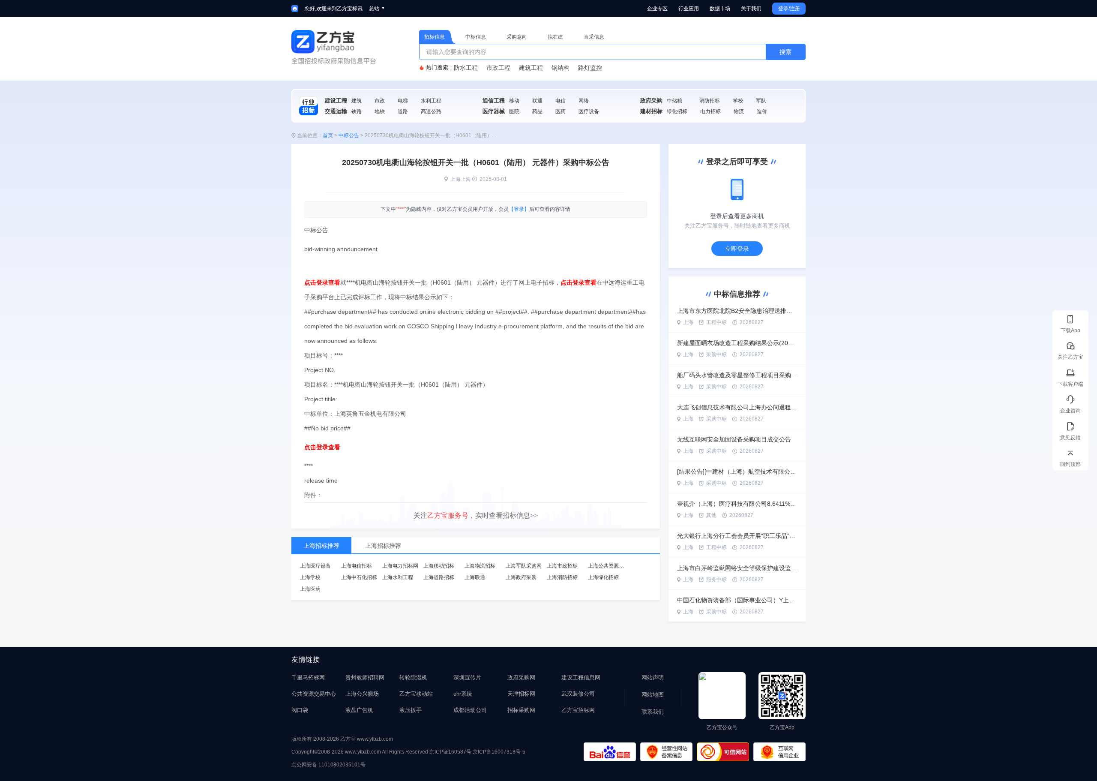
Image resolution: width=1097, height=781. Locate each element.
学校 (738, 101)
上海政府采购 (521, 577)
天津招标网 (521, 694)
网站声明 (652, 677)
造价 (762, 111)
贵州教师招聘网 (364, 677)
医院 (514, 111)
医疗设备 (588, 111)
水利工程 (431, 101)
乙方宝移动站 (416, 694)
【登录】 (519, 209)
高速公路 (431, 111)
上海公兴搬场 (362, 694)
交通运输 (336, 111)
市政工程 (498, 67)
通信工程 (494, 100)
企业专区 (657, 9)
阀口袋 (299, 710)
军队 (761, 101)
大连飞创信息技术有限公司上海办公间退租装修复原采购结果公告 (737, 407)
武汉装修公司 (578, 694)
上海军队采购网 (524, 566)
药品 (537, 111)
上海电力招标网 (400, 566)
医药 (560, 111)
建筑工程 (531, 67)
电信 (560, 101)
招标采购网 (521, 710)
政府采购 (651, 100)
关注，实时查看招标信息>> (476, 515)
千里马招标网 (308, 677)
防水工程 (466, 67)
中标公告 (349, 135)
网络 (583, 101)
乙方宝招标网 (578, 710)
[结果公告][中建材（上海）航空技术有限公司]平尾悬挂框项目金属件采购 (737, 471)
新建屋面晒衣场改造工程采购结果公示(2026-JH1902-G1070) (737, 342)
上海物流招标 (480, 566)
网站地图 (652, 694)
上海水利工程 (397, 577)
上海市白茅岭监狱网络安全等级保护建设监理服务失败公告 (737, 568)
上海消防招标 (562, 577)
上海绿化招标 (603, 577)
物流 (739, 111)
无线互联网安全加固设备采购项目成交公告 (734, 439)
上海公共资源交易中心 (613, 566)
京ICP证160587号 (450, 752)
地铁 (380, 111)
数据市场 (720, 9)
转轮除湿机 (413, 677)
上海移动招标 (438, 566)
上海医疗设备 (315, 566)
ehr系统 (462, 694)
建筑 (356, 101)
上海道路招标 (438, 577)
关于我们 (751, 9)
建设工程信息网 (580, 677)
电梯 (403, 101)
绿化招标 (677, 111)
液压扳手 (410, 710)
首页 (328, 135)
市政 (380, 101)
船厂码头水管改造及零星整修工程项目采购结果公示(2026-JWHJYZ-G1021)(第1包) (737, 375)
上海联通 (475, 577)
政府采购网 (521, 677)
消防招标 (709, 101)
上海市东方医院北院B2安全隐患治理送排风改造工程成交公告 (737, 310)
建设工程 (336, 100)
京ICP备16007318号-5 (499, 752)
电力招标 (710, 111)
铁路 (356, 111)
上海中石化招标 (359, 577)
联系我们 (652, 712)
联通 (537, 101)
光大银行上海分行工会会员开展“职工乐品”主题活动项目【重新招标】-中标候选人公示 (737, 535)
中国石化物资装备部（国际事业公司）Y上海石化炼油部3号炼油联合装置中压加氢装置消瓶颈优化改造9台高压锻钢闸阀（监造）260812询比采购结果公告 (737, 600)
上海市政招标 (562, 566)
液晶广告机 (359, 710)
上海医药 (310, 589)
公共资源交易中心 (313, 694)
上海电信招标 (356, 566)
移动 (514, 101)
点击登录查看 (322, 282)
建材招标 (651, 111)
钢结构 (560, 67)
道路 (403, 111)
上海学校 (310, 577)
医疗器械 (494, 111)
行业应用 (688, 9)
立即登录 (737, 248)
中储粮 (674, 101)
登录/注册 (789, 9)
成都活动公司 (470, 710)
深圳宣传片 (467, 677)
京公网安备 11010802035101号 (328, 765)
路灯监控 (590, 67)
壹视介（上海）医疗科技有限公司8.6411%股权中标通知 (737, 503)
